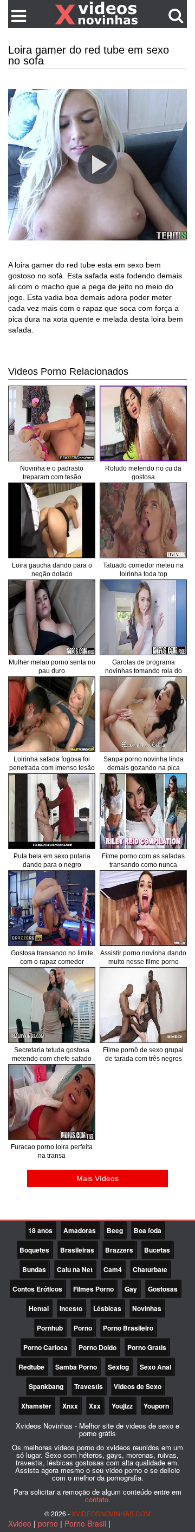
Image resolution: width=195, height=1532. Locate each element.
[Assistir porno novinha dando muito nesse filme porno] (143, 908)
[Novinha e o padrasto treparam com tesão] (52, 423)
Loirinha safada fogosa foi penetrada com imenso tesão (52, 763)
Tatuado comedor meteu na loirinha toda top (143, 570)
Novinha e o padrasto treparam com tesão (51, 473)
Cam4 (112, 1269)
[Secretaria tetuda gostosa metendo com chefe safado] (52, 1005)
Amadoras (79, 1230)
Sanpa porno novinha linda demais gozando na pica (143, 763)
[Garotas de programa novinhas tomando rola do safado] (143, 617)
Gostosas (163, 1289)
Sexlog (118, 1367)
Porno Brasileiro (128, 1328)
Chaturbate (150, 1269)
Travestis (88, 1386)
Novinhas (146, 1308)
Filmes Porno (93, 1289)
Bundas (34, 1269)
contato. (97, 1499)
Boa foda (147, 1230)
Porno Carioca (45, 1347)
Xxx (95, 1406)
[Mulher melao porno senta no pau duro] (52, 617)
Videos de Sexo (137, 1386)
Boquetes (34, 1250)
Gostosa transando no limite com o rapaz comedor (52, 957)
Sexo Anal (155, 1367)
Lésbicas (107, 1308)
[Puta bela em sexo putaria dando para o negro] (52, 811)
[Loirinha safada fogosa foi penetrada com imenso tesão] (52, 714)
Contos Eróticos (37, 1289)
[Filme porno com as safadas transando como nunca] (143, 811)
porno (48, 1523)
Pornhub (50, 1328)
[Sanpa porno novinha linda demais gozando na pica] (143, 714)
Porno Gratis (146, 1347)
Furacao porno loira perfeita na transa (52, 1151)
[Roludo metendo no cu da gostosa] (143, 423)
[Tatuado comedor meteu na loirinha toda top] (143, 520)
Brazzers (119, 1250)
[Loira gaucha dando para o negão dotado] (52, 520)
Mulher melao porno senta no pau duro (52, 667)
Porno (83, 1328)
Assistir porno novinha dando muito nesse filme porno (143, 957)
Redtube (31, 1367)
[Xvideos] (97, 13)
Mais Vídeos (97, 1178)
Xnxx (70, 1406)
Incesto (71, 1308)
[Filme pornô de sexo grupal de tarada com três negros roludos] (143, 1005)
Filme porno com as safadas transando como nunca (143, 860)
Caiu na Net (75, 1269)
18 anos (40, 1230)
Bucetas (157, 1250)
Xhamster (36, 1406)
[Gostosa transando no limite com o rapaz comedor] (52, 908)
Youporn (156, 1406)
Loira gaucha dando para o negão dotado (52, 570)
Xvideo (19, 1523)
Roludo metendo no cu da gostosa (143, 473)
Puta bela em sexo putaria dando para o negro (52, 860)
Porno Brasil (85, 1523)
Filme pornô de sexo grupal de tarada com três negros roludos (143, 1058)
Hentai (39, 1308)
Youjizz (122, 1406)
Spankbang (46, 1386)
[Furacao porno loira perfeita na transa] (52, 1102)
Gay (131, 1289)
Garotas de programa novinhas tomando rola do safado (143, 671)
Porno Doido (97, 1347)
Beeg (115, 1230)
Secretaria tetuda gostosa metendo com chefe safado (52, 1054)
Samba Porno (76, 1367)
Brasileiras (77, 1250)
